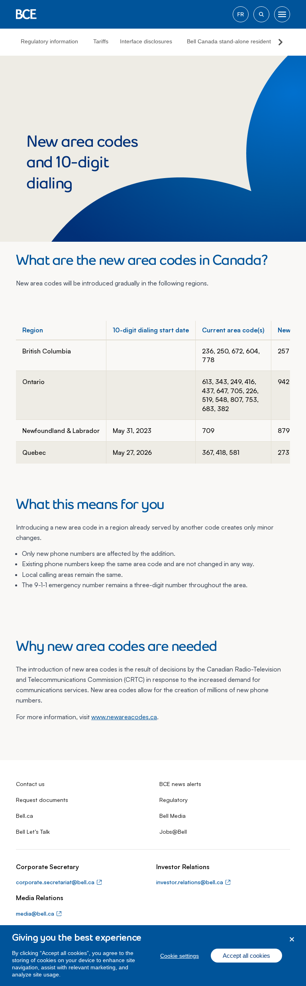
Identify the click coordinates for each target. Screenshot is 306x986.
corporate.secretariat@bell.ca (55, 882)
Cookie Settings (179, 956)
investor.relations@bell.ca (189, 882)
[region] (153, 955)
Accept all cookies (246, 955)
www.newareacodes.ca (124, 717)
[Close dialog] (292, 939)
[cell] (61, 355)
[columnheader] (61, 330)
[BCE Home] (26, 14)
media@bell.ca (35, 913)
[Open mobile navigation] (282, 14)
